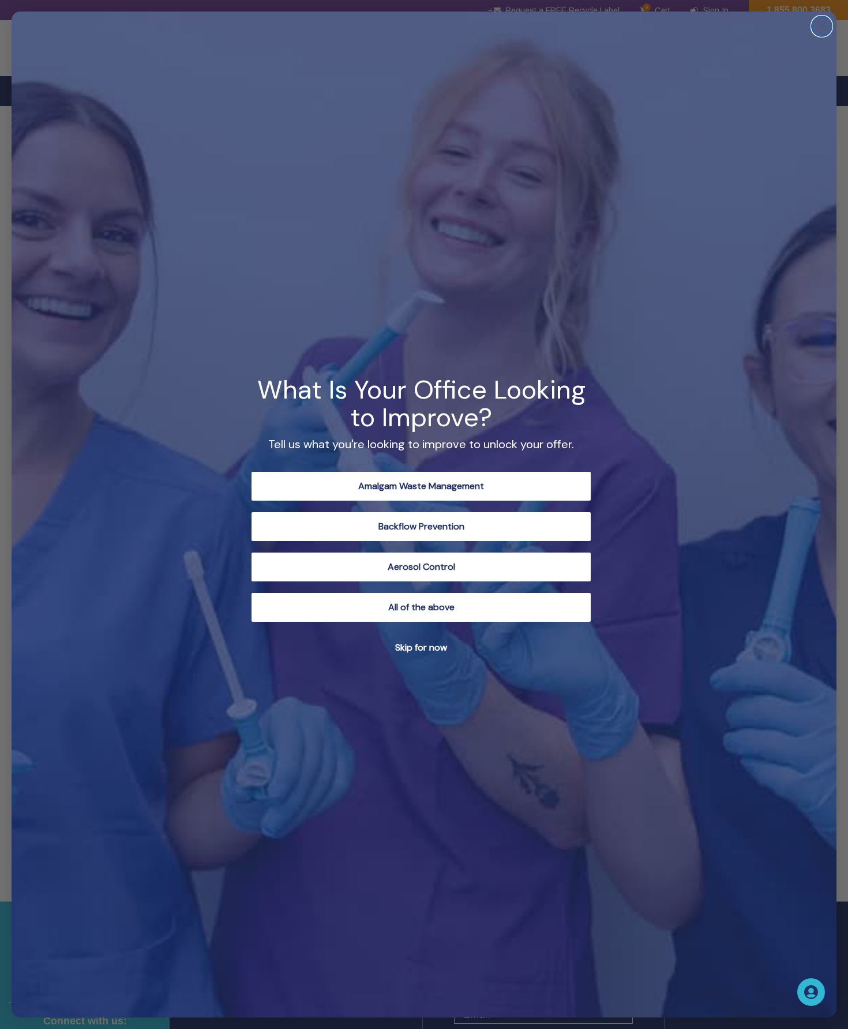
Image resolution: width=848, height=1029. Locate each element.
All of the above (421, 607)
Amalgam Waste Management (421, 486)
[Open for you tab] (811, 992)
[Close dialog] (822, 26)
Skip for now (421, 647)
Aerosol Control (421, 567)
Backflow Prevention (421, 526)
